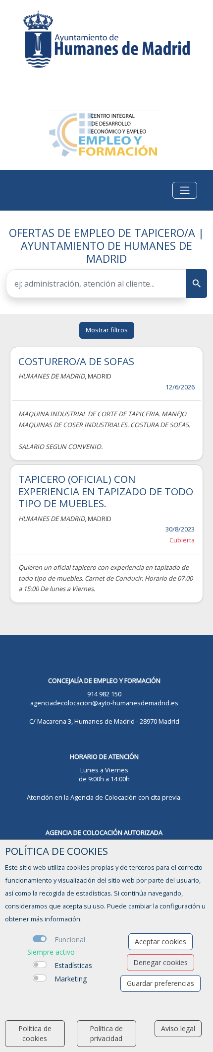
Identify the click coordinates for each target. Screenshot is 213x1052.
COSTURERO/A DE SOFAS (76, 361)
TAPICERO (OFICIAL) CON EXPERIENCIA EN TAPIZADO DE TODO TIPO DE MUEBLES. (105, 491)
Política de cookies (35, 1033)
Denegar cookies (160, 962)
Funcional (69, 939)
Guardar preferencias (160, 983)
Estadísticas (73, 965)
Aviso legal (178, 1028)
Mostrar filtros (107, 329)
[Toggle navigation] (184, 190)
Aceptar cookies (160, 941)
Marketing (70, 978)
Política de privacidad (106, 1033)
